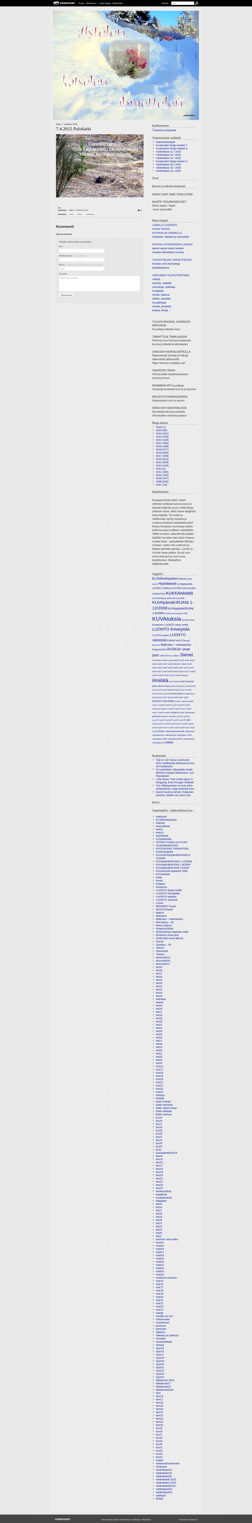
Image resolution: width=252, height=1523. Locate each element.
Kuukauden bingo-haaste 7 (171, 145)
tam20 (159, 1408)
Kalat (159, 877)
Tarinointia (156, 660)
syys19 (160, 1360)
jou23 (160, 690)
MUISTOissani (183, 640)
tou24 (154, 731)
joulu (158, 1149)
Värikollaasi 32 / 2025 (168, 154)
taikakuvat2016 (165, 1389)
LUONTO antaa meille (176, 624)
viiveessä (189, 731)
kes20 (159, 1175)
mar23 (159, 1306)
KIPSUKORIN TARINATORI (172, 848)
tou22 (192, 727)
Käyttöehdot (136, 1519)
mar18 (188, 709)
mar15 (170, 709)
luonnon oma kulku (163, 700)
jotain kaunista (187, 681)
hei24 (159, 1034)
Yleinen (165, 660)
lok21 (180, 697)
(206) (162, 471)
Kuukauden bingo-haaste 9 (171, 161)
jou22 (159, 1139)
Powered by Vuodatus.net (188, 1519)
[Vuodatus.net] (63, 1519)
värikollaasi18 (158, 735)
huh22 (159, 1085)
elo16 (159, 970)
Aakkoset (161, 816)
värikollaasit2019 (175, 739)
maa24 (187, 705)
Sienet (186, 654)
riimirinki (172, 716)
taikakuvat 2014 (165, 1380)
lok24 (159, 1232)
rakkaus (164, 716)
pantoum (161, 1325)
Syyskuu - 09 (163, 944)
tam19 (172, 724)
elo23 (165, 664)
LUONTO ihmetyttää (171, 629)
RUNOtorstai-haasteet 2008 (172, 931)
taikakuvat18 (163, 1386)
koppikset (161, 1194)
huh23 (172, 675)
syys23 (160, 1373)
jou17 (182, 686)
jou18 (188, 686)
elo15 (182, 660)
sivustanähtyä (164, 1341)
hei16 (154, 668)
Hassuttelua (163, 826)
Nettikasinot (91, 3)
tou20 (181, 727)
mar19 (159, 1293)
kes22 (159, 1181)
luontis (178, 701)
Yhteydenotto (146, 1519)
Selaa (105, 3)
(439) (162, 436)
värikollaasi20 (170, 735)
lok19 (159, 1216)
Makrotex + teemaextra (176, 644)
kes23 (159, 1184)
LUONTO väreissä (166, 899)
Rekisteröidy (117, 3)
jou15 (172, 686)
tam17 (160, 724)
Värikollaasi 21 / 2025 (168, 151)
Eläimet (182, 578)
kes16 (177, 690)
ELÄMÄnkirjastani (164, 578)
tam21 (178, 724)
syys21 (176, 720)
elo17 (159, 973)
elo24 (170, 664)
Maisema (156, 645)
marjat (166, 712)
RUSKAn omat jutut (167, 935)
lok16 (160, 697)
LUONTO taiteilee (160, 635)
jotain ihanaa (174, 681)
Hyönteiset (167, 584)
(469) (162, 455)
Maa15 (160, 912)
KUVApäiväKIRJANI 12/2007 (172, 867)
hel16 (154, 671)
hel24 (159, 1063)
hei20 (175, 668)
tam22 (184, 724)
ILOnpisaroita (184, 583)
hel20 (175, 671)
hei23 (191, 668)
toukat (161, 731)
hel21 (159, 1053)
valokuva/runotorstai (174, 731)
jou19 (159, 1130)
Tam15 (160, 947)
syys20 (169, 720)
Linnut (80, 214)
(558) (162, 462)
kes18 (188, 690)
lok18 (170, 697)
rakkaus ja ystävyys (167, 1335)
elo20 (159, 983)
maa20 (160, 1261)
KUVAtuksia (166, 619)
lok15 (154, 697)
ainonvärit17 (163, 963)
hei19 (170, 668)
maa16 (190, 701)
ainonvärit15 (163, 957)
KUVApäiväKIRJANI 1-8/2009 (173, 864)
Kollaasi (191, 620)
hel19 (170, 671)
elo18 (187, 660)
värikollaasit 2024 (159, 739)
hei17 (160, 668)
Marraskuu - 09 (165, 922)
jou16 (177, 686)
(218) (162, 465)
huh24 (178, 675)
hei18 (165, 668)
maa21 (174, 705)
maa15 (184, 701)
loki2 (158, 1236)
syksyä (160, 1344)
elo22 (160, 664)
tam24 (159, 1421)
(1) (161, 427)
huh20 (160, 675)
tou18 (170, 727)
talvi (188, 720)
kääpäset (161, 1200)
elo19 (192, 660)
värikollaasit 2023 (184, 735)
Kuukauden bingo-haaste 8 (171, 148)
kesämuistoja (176, 693)
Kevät (184, 620)
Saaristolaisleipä (165, 142)
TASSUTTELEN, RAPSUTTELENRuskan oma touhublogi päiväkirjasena (171, 263)
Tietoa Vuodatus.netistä (109, 1519)
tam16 (155, 724)
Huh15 (71, 214)
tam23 (190, 724)
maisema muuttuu (159, 709)
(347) (162, 478)
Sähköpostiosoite (72, 255)
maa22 (160, 1268)
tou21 (187, 727)
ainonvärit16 (174, 660)
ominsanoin (162, 1322)
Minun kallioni (164, 925)
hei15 (189, 664)
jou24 (165, 690)
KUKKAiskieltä (179, 593)
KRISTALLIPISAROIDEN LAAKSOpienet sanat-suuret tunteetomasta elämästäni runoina (172, 248)
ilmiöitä (160, 680)
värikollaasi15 (164, 1469)
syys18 (162, 720)
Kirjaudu (164, 3)
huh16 (181, 671)
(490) (162, 452)
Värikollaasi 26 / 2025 (168, 170)
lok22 (186, 697)
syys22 (160, 1370)
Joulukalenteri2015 (167, 845)
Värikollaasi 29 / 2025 (168, 164)
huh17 (186, 671)
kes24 (166, 694)
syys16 (186, 716)
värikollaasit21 (189, 739)
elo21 (154, 664)
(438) (162, 446)
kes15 (159, 1159)
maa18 (161, 705)
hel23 (159, 1059)
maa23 (181, 705)
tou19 (176, 727)
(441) (162, 433)
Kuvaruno (90, 214)
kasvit (171, 690)
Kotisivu (81, 264)
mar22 (159, 1303)
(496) (162, 443)
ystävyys (161, 1495)
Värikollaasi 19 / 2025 (168, 167)
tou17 (165, 727)
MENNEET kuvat (166, 906)
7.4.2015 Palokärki (73, 129)
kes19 (154, 694)
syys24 (183, 720)
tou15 (154, 727)
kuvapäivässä (189, 694)
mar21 (155, 712)
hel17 (160, 671)
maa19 (168, 705)
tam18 (166, 724)
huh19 (154, 675)
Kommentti (63, 273)
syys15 (179, 716)
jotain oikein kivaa (160, 686)
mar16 (176, 709)
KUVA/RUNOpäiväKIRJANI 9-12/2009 (168, 598)
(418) (162, 439)
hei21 (180, 668)
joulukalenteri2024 (166, 1152)
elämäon (176, 664)
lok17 (165, 697)
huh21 (166, 675)
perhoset (156, 716)
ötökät (169, 742)
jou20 (193, 686)
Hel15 (189, 579)
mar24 (160, 712)
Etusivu (82, 3)
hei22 (186, 668)
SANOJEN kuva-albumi (169, 656)
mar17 (182, 709)
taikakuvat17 (163, 1383)
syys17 (155, 720)
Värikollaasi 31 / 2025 (168, 158)
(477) (162, 449)
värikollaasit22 (158, 743)
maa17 (155, 705)
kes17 (182, 690)
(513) (162, 459)
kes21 (160, 694)
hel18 (165, 671)
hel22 (159, 1056)
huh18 (192, 671)
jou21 (154, 690)
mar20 (159, 1296)
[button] (97, 3)
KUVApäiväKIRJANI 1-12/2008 (174, 861)
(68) (161, 430)
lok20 (175, 697)
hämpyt (184, 675)
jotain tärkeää (164, 1111)
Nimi (61, 246)
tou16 (160, 727)
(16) (161, 484)
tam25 (159, 1424)
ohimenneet (190, 712)
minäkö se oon (177, 712)
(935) (162, 481)
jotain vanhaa (164, 1114)
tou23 (159, 1453)
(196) (162, 475)
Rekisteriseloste (125, 1519)
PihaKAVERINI (159, 649)
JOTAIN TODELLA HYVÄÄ (166, 588)
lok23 (159, 1229)
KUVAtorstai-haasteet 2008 (175, 613)
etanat (183, 664)
